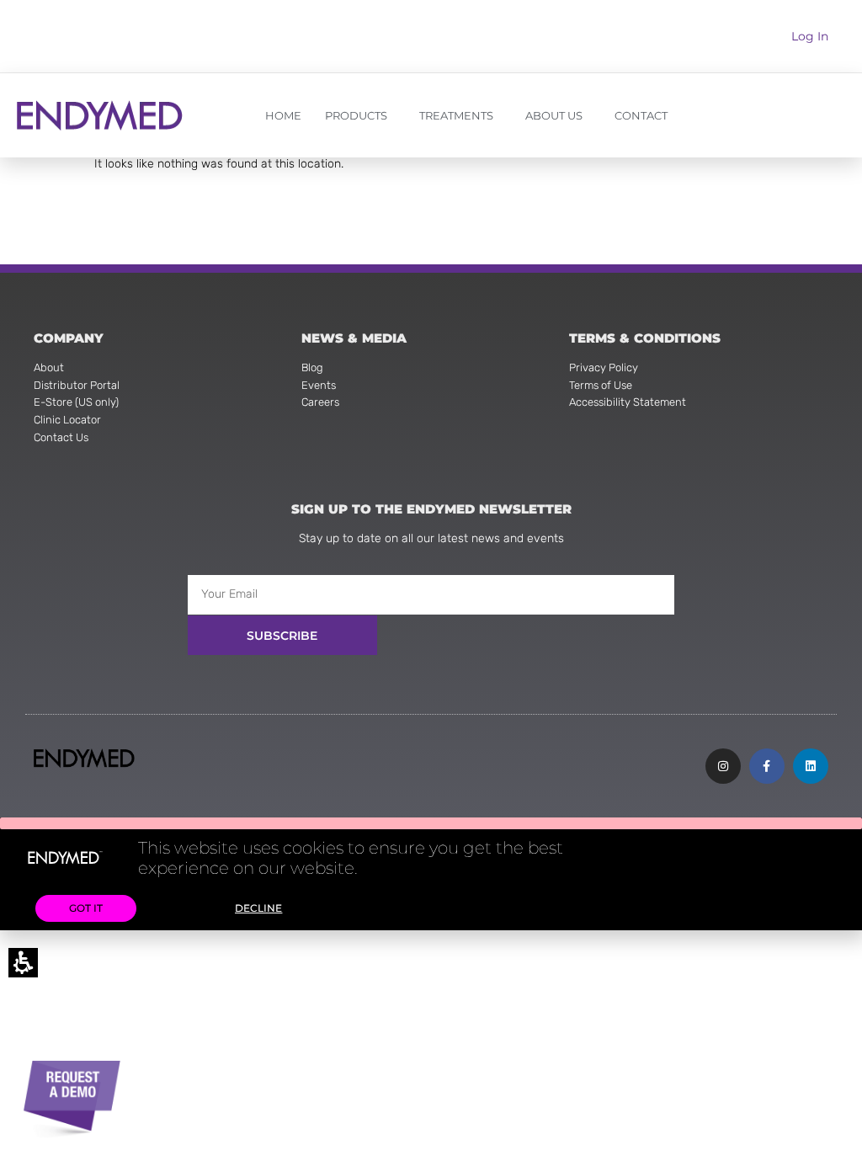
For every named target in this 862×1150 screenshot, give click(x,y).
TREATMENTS (456, 115)
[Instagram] (723, 766)
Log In (809, 36)
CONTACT (641, 115)
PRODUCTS (356, 115)
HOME (283, 115)
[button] (431, 823)
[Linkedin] (810, 766)
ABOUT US (554, 115)
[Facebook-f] (767, 766)
